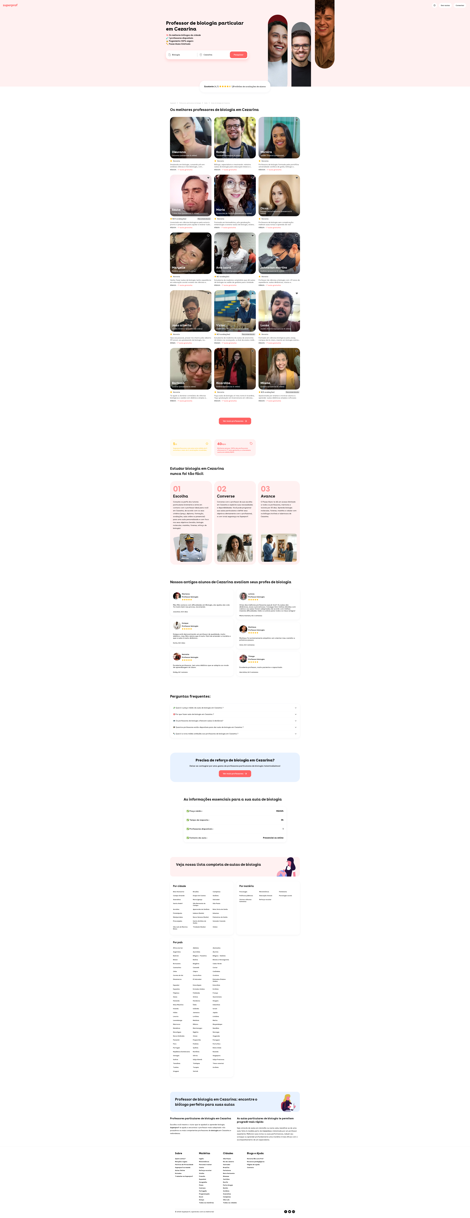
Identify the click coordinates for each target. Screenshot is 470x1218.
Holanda (176, 1001)
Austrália (196, 952)
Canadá (196, 967)
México (195, 1024)
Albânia (196, 948)
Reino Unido (217, 1048)
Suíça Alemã (197, 1059)
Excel (201, 1197)
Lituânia (216, 1016)
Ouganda (216, 1036)
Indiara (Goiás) (198, 913)
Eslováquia (197, 985)
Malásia (196, 1020)
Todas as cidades (230, 1203)
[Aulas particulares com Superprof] (10, 5)
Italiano (202, 1188)
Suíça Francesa (218, 1059)
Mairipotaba (178, 917)
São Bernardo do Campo (199, 904)
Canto (201, 1167)
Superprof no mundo (182, 1167)
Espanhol (202, 1179)
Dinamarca (177, 979)
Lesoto (175, 1016)
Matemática (264, 892)
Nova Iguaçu (197, 899)
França (215, 993)
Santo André (177, 903)
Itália (175, 1012)
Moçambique (217, 1024)
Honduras (196, 1001)
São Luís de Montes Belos (180, 928)
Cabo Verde (217, 963)
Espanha (176, 989)
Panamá (176, 1040)
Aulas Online (180, 1170)
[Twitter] (289, 1211)
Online (215, 927)
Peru (174, 1044)
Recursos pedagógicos (255, 1161)
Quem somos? (180, 1159)
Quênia (195, 1048)
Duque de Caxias (199, 895)
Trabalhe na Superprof (184, 1176)
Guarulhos (177, 899)
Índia (195, 1005)
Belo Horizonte (178, 892)
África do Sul (178, 948)
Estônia (216, 989)
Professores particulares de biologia (190, 103)
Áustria (215, 952)
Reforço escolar (265, 899)
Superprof (173, 103)
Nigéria (195, 1032)
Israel (215, 1008)
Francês (202, 1176)
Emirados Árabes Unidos (219, 980)
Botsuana (177, 963)
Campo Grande (179, 895)
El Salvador (197, 979)
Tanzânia (176, 1063)
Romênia (196, 1052)
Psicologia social (285, 895)
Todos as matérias (206, 1203)
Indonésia (216, 1005)
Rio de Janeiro (228, 1161)
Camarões (177, 967)
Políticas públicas (246, 895)
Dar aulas (445, 5)
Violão (201, 1173)
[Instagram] (293, 1211)
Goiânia (216, 895)
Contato (250, 1167)
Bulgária (196, 963)
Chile (175, 971)
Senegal (176, 1055)
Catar (215, 967)
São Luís (226, 1200)
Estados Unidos (199, 989)
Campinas (216, 892)
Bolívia (195, 960)
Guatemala (217, 997)
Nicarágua (177, 1032)
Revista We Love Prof (255, 1159)
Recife (225, 1182)
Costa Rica (197, 975)
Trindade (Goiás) (199, 927)
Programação (204, 1194)
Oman (195, 1036)
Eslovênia (216, 985)
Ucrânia (216, 1067)
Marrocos (176, 1024)
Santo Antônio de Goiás (199, 922)
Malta (215, 1020)
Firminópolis (177, 913)
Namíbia (216, 1028)
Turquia (196, 1067)
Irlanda (176, 1008)
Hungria (215, 1001)
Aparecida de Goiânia (201, 909)
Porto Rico (216, 1044)
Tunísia (176, 1067)
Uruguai (176, 1071)
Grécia (195, 997)
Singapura (216, 1055)
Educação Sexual (265, 895)
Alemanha (216, 948)
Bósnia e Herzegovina (221, 960)
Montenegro (197, 1028)
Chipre (195, 971)
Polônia (196, 1044)
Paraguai (216, 1040)
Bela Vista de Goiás (220, 909)
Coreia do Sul (178, 975)
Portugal (176, 1048)
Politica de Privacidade (184, 1164)
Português (203, 1191)
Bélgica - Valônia (219, 956)
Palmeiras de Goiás (220, 917)
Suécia (175, 1059)
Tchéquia (196, 1063)
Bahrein (176, 956)
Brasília (196, 892)
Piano (201, 1185)
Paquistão (197, 1040)
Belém (225, 1188)
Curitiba (226, 1179)
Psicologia (243, 892)
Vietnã (195, 1071)
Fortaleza (227, 1170)
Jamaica (196, 1012)
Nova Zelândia (178, 1036)
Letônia (196, 1016)
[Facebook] (285, 1211)
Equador (176, 985)
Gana (175, 997)
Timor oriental (218, 1063)
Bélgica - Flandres (200, 956)
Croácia (216, 975)
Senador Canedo (219, 921)
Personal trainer (205, 1164)
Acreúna (176, 909)
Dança (201, 1200)
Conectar (460, 5)
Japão (215, 1012)
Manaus (226, 1176)
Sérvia (195, 1055)
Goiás (206, 103)
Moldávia (176, 1028)
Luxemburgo (177, 1020)
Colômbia (216, 971)
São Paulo (216, 903)
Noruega (216, 1032)
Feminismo (283, 892)
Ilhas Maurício (178, 1005)
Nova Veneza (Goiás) (201, 917)
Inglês (201, 1159)
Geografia (203, 1182)
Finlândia (196, 993)
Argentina (177, 952)
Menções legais (181, 1161)
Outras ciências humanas (245, 900)
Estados (178, 1173)
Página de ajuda (253, 1164)
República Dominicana (181, 1052)
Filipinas (176, 993)
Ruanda (215, 1052)
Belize (175, 960)
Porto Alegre (228, 1185)
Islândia (196, 1008)
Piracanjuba (177, 921)
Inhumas (216, 913)
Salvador (216, 899)
